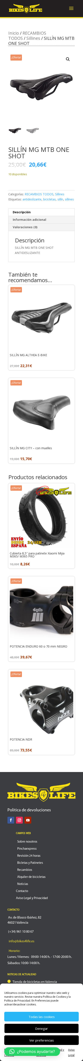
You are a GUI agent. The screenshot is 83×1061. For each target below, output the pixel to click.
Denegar (41, 1028)
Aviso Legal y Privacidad (32, 898)
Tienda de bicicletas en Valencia (35, 982)
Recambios (24, 870)
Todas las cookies (42, 1017)
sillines (69, 199)
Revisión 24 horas (28, 856)
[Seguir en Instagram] (19, 820)
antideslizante (32, 199)
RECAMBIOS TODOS (39, 194)
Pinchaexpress (27, 849)
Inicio (13, 33)
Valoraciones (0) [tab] (25, 227)
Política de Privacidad (17, 1000)
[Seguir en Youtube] (27, 820)
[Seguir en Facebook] (10, 820)
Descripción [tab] (22, 212)
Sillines (33, 38)
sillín (60, 199)
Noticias (22, 884)
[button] (68, 59)
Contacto (22, 891)
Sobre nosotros (27, 841)
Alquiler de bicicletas (31, 877)
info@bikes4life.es (21, 941)
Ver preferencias (41, 1040)
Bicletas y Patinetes (30, 863)
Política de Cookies (54, 997)
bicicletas (49, 199)
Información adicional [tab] (29, 220)
